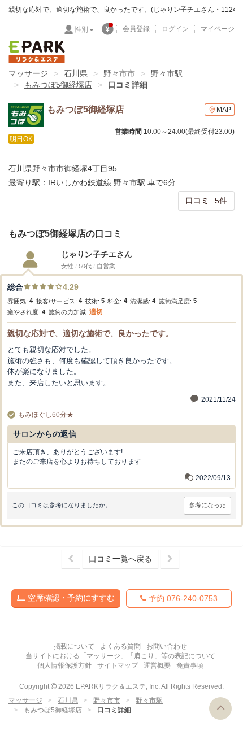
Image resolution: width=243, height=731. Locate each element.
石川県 (76, 73)
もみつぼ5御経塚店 (58, 84)
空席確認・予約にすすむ (70, 597)
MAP (223, 110)
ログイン (175, 29)
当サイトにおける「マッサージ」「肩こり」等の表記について (120, 656)
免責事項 (189, 665)
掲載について (74, 646)
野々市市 (119, 73)
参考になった (207, 505)
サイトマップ (117, 665)
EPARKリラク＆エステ (36, 52)
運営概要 (157, 665)
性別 (81, 29)
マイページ (218, 29)
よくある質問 (120, 646)
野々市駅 (167, 73)
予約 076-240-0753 (182, 598)
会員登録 (136, 29)
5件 (206, 200)
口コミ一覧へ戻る (120, 558)
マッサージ (28, 73)
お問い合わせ (166, 646)
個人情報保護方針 (64, 665)
